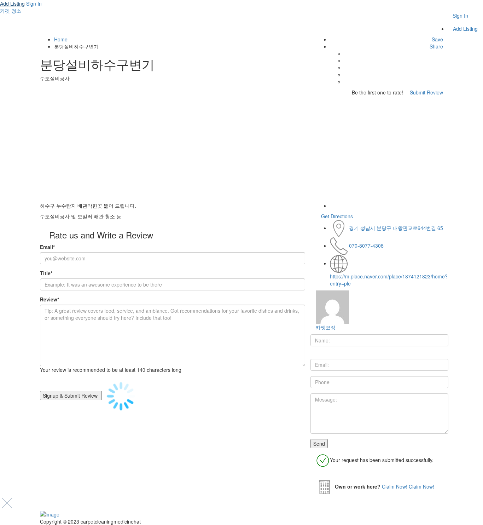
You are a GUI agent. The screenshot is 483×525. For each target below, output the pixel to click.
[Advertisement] (241, 148)
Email (47, 246)
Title (46, 273)
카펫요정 (326, 327)
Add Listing (12, 3)
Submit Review (425, 92)
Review (49, 299)
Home (61, 39)
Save (436, 39)
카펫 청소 (10, 10)
